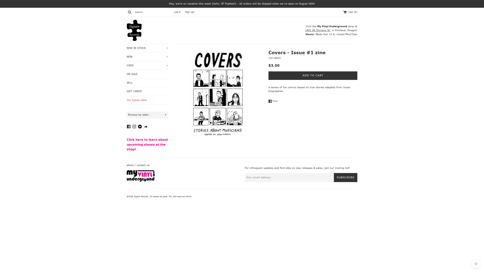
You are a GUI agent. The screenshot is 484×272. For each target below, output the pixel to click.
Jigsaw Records (141, 196)
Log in (177, 12)
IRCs (129, 82)
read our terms (184, 196)
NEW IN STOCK (147, 48)
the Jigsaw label (137, 100)
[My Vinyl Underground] (141, 180)
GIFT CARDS (134, 91)
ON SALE (132, 74)
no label (275, 58)
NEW (147, 56)
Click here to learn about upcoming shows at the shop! (147, 144)
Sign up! (190, 12)
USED (147, 65)
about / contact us (138, 165)
